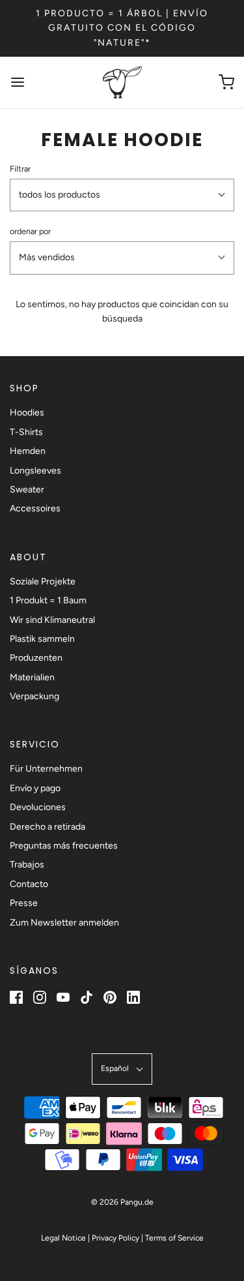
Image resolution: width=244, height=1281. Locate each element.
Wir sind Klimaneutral (52, 619)
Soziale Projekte (42, 581)
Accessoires (35, 508)
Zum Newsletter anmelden (64, 922)
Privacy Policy (115, 1238)
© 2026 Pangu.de (122, 1202)
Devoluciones (38, 807)
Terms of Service (174, 1238)
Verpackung (34, 696)
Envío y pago (35, 788)
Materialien (32, 677)
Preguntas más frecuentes (64, 845)
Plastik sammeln (42, 638)
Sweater (27, 489)
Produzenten (36, 657)
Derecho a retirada (47, 826)
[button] (122, 195)
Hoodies (27, 412)
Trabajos (27, 864)
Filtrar (20, 168)
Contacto (29, 884)
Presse (24, 903)
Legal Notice (63, 1238)
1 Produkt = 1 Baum (48, 600)
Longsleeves (35, 470)
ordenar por (30, 231)
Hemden (28, 451)
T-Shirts (26, 432)
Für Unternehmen (46, 768)
